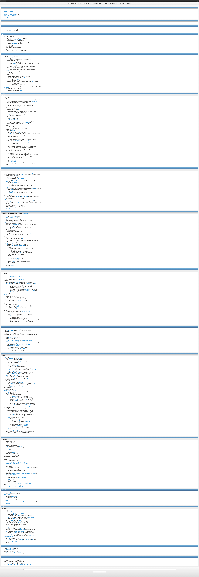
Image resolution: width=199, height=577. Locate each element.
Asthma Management (29, 283)
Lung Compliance (14, 43)
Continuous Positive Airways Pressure (10, 14)
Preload (21, 90)
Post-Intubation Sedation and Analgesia (21, 425)
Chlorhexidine (6, 464)
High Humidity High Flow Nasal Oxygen (10, 15)
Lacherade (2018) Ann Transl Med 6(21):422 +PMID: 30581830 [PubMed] (18, 463)
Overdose (17, 340)
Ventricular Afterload (12, 192)
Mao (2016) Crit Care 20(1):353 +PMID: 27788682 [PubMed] (16, 462)
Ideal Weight (26, 173)
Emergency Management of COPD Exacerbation (16, 276)
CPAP (17, 14)
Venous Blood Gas (9, 527)
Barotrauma (10, 114)
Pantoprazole (24, 473)
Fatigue (19, 109)
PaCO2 (11, 511)
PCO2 (12, 520)
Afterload (36, 188)
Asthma (18, 80)
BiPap (35, 283)
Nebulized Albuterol (12, 281)
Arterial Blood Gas (13, 242)
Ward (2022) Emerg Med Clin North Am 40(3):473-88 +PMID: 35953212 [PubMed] (17, 564)
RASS (23, 470)
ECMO (7, 266)
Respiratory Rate (34, 101)
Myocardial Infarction (7, 494)
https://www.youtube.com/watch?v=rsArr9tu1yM (13, 552)
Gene (21, 31)
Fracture (13, 452)
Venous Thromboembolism (8, 498)
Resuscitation (22, 529)
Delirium (7, 446)
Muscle (16, 162)
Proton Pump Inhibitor (16, 473)
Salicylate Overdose (11, 339)
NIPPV (29, 344)
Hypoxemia (21, 395)
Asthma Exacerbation (24, 196)
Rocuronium (25, 426)
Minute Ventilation (12, 342)
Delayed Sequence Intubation (14, 345)
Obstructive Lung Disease (20, 114)
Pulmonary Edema (16, 365)
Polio (11, 30)
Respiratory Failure (25, 213)
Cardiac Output (6, 87)
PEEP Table (34, 395)
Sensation (31, 388)
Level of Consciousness (22, 477)
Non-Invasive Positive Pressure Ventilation (20, 344)
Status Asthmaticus (11, 275)
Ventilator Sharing (6, 17)
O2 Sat (21, 386)
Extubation (14, 469)
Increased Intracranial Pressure (20, 245)
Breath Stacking (12, 113)
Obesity (5, 199)
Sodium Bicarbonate (32, 535)
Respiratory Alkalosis (35, 113)
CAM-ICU (20, 446)
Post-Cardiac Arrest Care (8, 16)
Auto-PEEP (33, 290)
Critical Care (11, 548)
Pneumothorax (23, 77)
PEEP (16, 13)
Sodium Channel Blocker (12, 340)
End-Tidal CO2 (6, 537)
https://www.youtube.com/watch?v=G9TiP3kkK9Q (14, 550)
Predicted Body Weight (16, 224)
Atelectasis (19, 79)
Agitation (9, 476)
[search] (198, 1)
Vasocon (29, 192)
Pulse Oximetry (14, 518)
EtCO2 (10, 537)
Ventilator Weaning (7, 10)
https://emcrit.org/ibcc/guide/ (10, 549)
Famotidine (34, 473)
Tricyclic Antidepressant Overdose (26, 340)
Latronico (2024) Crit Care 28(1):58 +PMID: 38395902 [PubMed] (16, 486)
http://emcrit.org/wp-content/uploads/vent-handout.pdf (14, 207)
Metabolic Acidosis (18, 39)
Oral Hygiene (8, 503)
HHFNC (18, 15)
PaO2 (8, 258)
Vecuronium (13, 265)
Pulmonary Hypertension (8, 187)
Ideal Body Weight (21, 178)
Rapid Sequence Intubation (8, 11)
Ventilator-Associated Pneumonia (9, 492)
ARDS (26, 43)
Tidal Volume (14, 63)
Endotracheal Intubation (8, 12)
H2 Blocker (29, 473)
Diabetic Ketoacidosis (15, 341)
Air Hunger (28, 388)
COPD (9, 479)
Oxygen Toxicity (20, 382)
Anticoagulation (8, 499)
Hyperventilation (8, 329)
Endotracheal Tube (11, 133)
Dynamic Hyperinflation (13, 291)
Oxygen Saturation (14, 182)
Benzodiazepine (15, 478)
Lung (8, 361)
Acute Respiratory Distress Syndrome (12, 217)
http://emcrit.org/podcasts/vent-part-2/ (12, 208)
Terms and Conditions (101, 573)
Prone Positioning (9, 264)
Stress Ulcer (6, 472)
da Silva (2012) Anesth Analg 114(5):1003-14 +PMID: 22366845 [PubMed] (20, 483)
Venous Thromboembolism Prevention (10, 474)
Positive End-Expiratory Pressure (9, 13)
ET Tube (12, 414)
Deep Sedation (22, 103)
